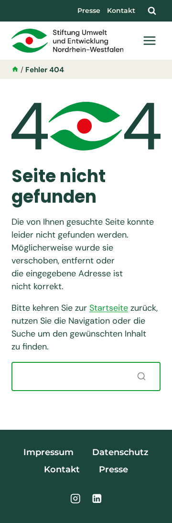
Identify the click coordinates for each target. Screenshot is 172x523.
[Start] (15, 70)
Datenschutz (120, 452)
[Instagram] (75, 498)
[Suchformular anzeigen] (152, 10)
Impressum (48, 452)
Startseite (108, 308)
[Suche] (141, 376)
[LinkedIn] (96, 498)
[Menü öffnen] (149, 40)
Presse (88, 10)
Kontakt (121, 10)
